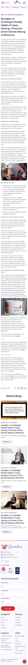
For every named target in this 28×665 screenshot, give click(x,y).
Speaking (17, 620)
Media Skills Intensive (6, 642)
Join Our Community (9, 578)
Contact (17, 641)
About (2, 622)
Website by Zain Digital (7, 661)
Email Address (5, 598)
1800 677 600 (6, 552)
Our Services (4, 620)
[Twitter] (18, 388)
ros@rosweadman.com (9, 554)
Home (2, 617)
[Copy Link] (15, 388)
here (12, 371)
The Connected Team (6, 649)
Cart (16, 638)
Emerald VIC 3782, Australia (10, 557)
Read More (6, 441)
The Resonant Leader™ (7, 636)
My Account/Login (19, 636)
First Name (4, 582)
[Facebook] (21, 388)
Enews (7, 7)
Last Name (4, 590)
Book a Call (18, 643)
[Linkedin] (25, 388)
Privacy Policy (18, 653)
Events (2, 625)
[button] (24, 3)
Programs (17, 622)
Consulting (18, 617)
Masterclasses (18, 625)
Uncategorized (15, 7)
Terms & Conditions (20, 650)
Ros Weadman (14, 659)
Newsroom (3, 627)
